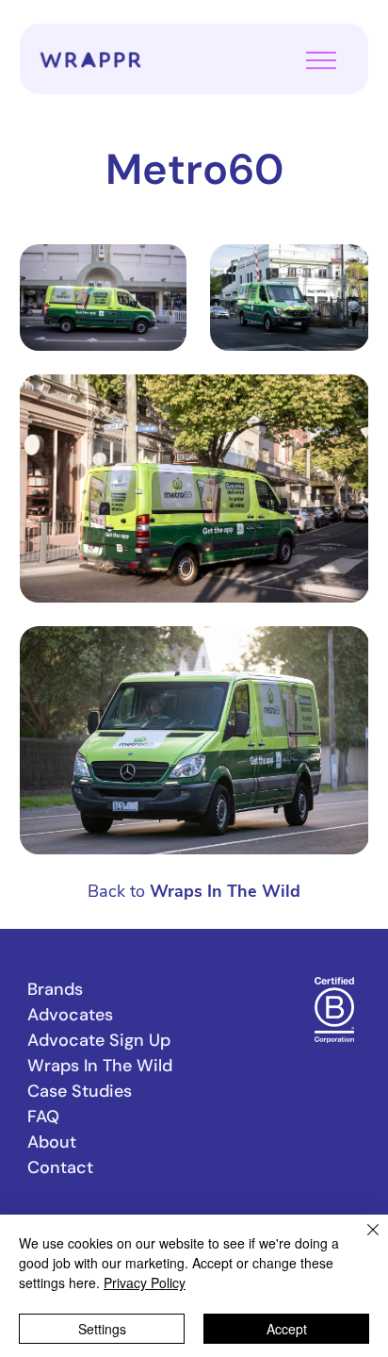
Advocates (70, 1014)
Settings (102, 1328)
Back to (194, 891)
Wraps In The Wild (99, 1065)
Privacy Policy (145, 1282)
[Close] (361, 1241)
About (51, 1142)
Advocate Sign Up (98, 1040)
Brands (55, 989)
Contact (60, 1167)
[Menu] (321, 60)
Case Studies (79, 1091)
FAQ (43, 1116)
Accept (287, 1328)
